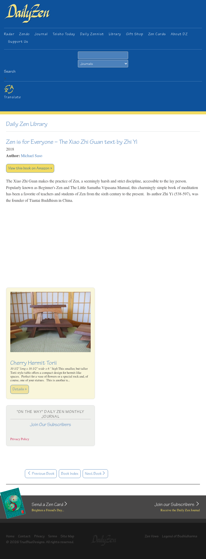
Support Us (18, 41)
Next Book (93, 473)
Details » (20, 389)
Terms (52, 536)
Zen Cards (157, 34)
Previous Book (43, 473)
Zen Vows (152, 536)
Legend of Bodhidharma (179, 536)
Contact (24, 536)
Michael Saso (31, 155)
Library (115, 34)
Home (10, 536)
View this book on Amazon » (30, 168)
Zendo (24, 34)
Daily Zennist (92, 34)
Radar (9, 34)
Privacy (39, 536)
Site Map (67, 536)
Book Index (69, 473)
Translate (12, 97)
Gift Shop (134, 34)
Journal (41, 34)
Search (10, 71)
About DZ (179, 34)
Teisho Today (64, 34)
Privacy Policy (19, 439)
